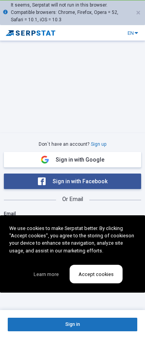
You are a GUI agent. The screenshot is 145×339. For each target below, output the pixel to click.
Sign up (98, 144)
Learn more (46, 274)
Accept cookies (96, 274)
